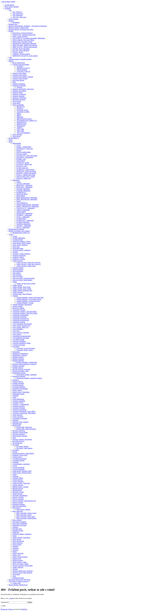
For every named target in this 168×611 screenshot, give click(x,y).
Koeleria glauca (17, 457)
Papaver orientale (17, 502)
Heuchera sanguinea (18, 434)
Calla (10, 57)
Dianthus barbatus (18, 357)
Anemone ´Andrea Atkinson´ (21, 254)
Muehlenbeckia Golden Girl (21, 233)
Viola (14, 576)
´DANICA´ (20, 108)
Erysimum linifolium (18, 387)
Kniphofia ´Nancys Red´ (20, 455)
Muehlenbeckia (17, 490)
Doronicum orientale (18, 376)
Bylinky (11, 31)
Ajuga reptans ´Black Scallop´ (21, 243)
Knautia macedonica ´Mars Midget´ (23, 453)
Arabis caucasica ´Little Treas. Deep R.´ (28, 262)
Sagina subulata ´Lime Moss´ (21, 537)
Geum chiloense (17, 415)
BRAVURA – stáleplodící (24, 185)
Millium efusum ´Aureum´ (20, 487)
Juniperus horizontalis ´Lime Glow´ (23, 89)
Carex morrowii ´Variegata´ (20, 332)
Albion (18, 182)
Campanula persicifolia (19, 317)
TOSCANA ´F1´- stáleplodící (25, 208)
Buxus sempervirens (18, 63)
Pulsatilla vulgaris (17, 530)
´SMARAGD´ (20, 126)
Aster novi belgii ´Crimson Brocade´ (23, 278)
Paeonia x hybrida (18, 497)
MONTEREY (20, 196)
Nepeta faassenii (17, 494)
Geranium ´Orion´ (18, 402)
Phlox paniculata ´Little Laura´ (25, 516)
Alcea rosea (16, 247)
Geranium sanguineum (19, 409)
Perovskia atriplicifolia (19, 506)
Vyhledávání (4, 602)
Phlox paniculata (17, 511)
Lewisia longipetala (18, 467)
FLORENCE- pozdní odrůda (25, 169)
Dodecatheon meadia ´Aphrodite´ (26, 374)
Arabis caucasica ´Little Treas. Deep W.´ (28, 264)
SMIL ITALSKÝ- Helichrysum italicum (24, 45)
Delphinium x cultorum (19, 355)
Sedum (14, 551)
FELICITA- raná (21, 166)
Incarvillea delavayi (18, 441)
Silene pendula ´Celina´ (19, 562)
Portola (18, 201)
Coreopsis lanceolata (18, 345)
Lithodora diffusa (17, 478)
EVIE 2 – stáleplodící (23, 217)
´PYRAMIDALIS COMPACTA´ (26, 120)
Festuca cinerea (17, 390)
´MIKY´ (18, 113)
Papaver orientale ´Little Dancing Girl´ (24, 501)
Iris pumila (15, 445)
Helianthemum (16, 423)
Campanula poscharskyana (20, 318)
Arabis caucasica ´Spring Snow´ (26, 266)
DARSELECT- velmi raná (24, 148)
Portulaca (15, 527)
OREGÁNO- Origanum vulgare (22, 42)
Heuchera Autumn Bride (20, 432)
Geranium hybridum (18, 408)
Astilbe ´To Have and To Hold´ (26, 283)
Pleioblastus (16, 22)
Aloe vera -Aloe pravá (19, 17)
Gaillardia (15, 395)
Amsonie (15, 252)
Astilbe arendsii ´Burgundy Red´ (22, 290)
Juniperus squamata (18, 96)
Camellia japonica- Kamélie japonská (20, 59)
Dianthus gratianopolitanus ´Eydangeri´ (24, 364)
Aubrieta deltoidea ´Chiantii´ (25, 303)
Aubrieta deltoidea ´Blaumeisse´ (22, 304)
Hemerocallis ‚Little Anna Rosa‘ (26, 429)
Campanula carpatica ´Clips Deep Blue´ (24, 311)
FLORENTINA (21, 219)
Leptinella (15, 462)
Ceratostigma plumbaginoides (21, 336)
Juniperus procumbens (19, 91)
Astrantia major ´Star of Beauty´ (22, 294)
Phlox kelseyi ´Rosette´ (12, 6)
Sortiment (8, 8)
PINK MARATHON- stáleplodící (26, 197)
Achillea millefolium (18, 238)
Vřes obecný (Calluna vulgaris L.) (19, 581)
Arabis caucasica (17, 261)
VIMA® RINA (21, 211)
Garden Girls (16, 583)
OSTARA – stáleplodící (23, 226)
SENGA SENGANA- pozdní (25, 176)
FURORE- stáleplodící (23, 190)
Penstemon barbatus (18, 504)
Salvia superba (16, 544)
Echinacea (15, 380)
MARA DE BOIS (22, 194)
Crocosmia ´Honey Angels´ (24, 350)
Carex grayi (16, 331)
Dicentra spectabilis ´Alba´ (20, 371)
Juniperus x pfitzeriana (19, 98)
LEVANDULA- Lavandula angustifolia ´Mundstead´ (28, 38)
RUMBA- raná (21, 159)
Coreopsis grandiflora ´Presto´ (21, 343)
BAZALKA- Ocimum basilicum (22, 33)
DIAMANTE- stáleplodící (24, 213)
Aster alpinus (16, 273)
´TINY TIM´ (20, 129)
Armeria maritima (17, 269)
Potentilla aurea (17, 529)
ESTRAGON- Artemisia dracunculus (23, 35)
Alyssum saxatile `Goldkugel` (21, 250)
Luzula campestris (18, 481)
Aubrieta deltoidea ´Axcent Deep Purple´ (29, 299)
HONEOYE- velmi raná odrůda (26, 171)
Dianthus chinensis (18, 359)
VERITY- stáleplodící (23, 210)
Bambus (11, 21)
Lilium (14, 474)
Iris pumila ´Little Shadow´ (24, 448)
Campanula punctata (18, 322)
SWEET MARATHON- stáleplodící (27, 204)
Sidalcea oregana (17, 560)
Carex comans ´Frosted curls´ (21, 325)
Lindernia (15, 476)
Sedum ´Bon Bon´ (18, 553)
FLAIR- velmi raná (22, 168)
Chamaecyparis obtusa (19, 73)
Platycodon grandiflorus (19, 523)
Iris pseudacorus (17, 443)
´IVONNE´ (19, 66)
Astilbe (14, 282)
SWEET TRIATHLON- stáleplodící (27, 206)
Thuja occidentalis (18, 105)
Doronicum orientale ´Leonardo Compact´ (29, 378)
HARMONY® (21, 192)
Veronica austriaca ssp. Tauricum (22, 571)
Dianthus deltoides (18, 360)
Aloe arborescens (17, 14)
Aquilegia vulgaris (18, 257)
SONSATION (20, 161)
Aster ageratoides (17, 271)
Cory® (18, 145)
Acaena (14, 236)
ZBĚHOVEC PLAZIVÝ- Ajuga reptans (25, 56)
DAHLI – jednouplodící (23, 147)
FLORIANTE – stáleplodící (25, 220)
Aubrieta (15, 296)
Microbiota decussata (18, 99)
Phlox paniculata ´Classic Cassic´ (26, 513)
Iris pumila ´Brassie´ (22, 446)
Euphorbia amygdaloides (20, 388)
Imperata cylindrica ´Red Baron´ (22, 439)
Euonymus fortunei (18, 80)
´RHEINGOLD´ (21, 122)
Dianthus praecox (17, 367)
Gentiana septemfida (18, 401)
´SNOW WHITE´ (21, 70)
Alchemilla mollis (17, 248)
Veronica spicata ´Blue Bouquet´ (22, 572)
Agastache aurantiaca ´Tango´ (21, 241)
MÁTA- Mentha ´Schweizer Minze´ (23, 40)
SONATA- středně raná (23, 178)
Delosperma (16, 352)
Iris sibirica (15, 450)
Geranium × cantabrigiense (20, 404)
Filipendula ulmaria (18, 394)
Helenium (15, 420)
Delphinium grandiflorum (20, 353)
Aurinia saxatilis (17, 306)
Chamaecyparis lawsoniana (20, 64)
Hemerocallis (16, 425)
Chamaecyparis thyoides (19, 78)
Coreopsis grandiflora (19, 341)
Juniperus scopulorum (19, 94)
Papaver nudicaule (18, 499)
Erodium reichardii (18, 383)
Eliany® (18, 150)
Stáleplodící (16, 180)
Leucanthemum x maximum (21, 464)
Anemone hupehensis (19, 255)
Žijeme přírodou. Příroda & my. (18, 585)
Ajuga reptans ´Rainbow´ (20, 245)
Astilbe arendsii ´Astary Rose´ (21, 287)
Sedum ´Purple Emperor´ (20, 557)
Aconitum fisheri (17, 240)
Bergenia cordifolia (18, 308)
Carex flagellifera (17, 329)
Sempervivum (16, 558)
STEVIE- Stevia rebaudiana (21, 49)
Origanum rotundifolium (19, 495)
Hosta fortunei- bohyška (19, 436)
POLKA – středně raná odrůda (25, 175)
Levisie (14, 466)
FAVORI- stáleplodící (23, 189)
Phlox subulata (16, 520)
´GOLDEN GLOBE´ (23, 112)
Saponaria (15, 548)
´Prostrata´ (19, 87)
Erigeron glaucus (17, 381)
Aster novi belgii (17, 276)
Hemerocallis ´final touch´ (24, 427)
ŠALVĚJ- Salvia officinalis (20, 50)
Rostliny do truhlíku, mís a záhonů (19, 231)
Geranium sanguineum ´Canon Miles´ (24, 411)
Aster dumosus (17, 275)
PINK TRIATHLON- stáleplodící (26, 199)
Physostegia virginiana (19, 522)
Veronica (15, 569)
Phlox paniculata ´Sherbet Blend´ (26, 518)
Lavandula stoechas (18, 460)
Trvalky (11, 234)
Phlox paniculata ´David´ (24, 515)
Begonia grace (13, 24)
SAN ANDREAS (21, 203)
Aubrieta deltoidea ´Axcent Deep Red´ (28, 301)
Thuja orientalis (17, 134)
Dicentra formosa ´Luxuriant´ (21, 369)
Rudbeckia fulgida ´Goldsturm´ (22, 534)
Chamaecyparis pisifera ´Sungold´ (22, 77)
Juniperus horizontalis (19, 85)
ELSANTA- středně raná (24, 164)
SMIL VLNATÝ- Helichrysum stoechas (24, 47)
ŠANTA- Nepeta (17, 52)
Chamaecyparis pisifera (19, 75)
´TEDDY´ (19, 127)
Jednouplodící (16, 143)
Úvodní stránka (9, 5)
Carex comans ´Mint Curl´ (20, 327)
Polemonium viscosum (19, 525)
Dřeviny (11, 61)
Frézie (10, 140)
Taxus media (16, 103)
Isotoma (14, 452)
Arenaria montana (17, 268)
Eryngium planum (18, 385)
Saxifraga (15, 550)
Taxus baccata (16, 101)
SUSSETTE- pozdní (22, 162)
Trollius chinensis (17, 567)
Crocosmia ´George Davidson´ (25, 348)
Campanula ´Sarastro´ (19, 310)
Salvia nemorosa (17, 543)
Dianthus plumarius (18, 366)
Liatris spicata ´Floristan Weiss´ (22, 473)
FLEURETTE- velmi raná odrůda (26, 155)
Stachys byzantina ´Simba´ (20, 564)
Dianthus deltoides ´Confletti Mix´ (26, 362)
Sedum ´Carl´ (16, 555)
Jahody (11, 141)
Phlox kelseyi (16, 508)
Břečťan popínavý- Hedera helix (18, 28)
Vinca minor (16, 574)
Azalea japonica (13, 19)
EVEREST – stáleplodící (24, 215)
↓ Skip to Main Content (8, 1)
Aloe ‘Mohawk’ (17, 12)
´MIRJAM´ (19, 117)
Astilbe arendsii (17, 285)
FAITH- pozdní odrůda (23, 152)
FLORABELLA (14, 138)
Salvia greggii (16, 539)
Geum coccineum (17, 416)
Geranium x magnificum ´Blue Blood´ (24, 413)
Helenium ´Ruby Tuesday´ (20, 422)
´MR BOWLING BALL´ (24, 119)
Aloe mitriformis (17, 15)
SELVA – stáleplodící (23, 227)
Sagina (14, 536)
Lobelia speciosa (17, 480)
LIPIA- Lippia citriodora (20, 36)
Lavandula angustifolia (19, 459)
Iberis (14, 438)
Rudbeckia (15, 532)
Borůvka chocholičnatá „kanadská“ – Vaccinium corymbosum (28, 26)
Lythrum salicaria (17, 485)
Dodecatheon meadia (18, 373)
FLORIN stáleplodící (22, 222)
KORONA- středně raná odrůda (26, 173)
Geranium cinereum (18, 406)
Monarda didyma (17, 488)
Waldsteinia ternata (18, 578)
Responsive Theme (7, 609)
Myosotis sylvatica (18, 492)
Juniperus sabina (17, 92)
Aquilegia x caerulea (18, 259)
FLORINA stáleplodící (23, 224)
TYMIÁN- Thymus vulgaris (21, 54)
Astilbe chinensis (17, 292)
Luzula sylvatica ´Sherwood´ (21, 483)
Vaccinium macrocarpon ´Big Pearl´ (20, 579)
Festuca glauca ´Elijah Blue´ (21, 392)
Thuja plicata (16, 136)
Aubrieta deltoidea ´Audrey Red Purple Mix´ (30, 297)
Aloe (10, 10)
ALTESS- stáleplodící (23, 183)
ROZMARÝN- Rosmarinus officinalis (24, 43)
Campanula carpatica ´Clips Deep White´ (25, 313)
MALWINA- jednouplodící (24, 157)
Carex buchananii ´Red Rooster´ (22, 324)
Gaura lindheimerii (18, 399)
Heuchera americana (18, 431)
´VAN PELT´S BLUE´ (23, 71)
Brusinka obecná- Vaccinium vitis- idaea (21, 29)
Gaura (14, 397)
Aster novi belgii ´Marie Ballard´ (22, 280)
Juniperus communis (18, 84)
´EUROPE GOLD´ (22, 110)
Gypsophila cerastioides (19, 418)
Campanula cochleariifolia (20, 315)
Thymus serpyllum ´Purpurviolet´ (22, 565)
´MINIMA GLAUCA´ (23, 68)
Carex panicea (16, 334)
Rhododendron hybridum (16, 229)
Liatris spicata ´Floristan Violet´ (22, 471)
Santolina (15, 546)
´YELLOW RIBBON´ (23, 133)
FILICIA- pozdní (21, 154)
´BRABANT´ (20, 106)
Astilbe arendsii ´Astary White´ (22, 289)
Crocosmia (15, 346)
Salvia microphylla (18, 541)
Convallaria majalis (18, 339)
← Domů (11, 598)
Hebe (14, 82)
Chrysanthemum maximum (20, 338)
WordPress (24, 609)
